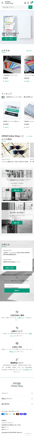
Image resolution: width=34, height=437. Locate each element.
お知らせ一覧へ (10, 268)
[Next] (31, 27)
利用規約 (4, 420)
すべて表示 (29, 136)
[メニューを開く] (2, 2)
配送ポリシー (5, 427)
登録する (17, 290)
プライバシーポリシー (7, 422)
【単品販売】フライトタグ (10, 75)
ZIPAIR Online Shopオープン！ (12, 262)
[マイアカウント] (25, 3)
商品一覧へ (29, 50)
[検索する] (30, 7)
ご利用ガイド (20, 317)
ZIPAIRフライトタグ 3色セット (11, 121)
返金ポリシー (5, 429)
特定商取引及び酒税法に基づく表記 (11, 425)
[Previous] (2, 27)
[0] (31, 3)
